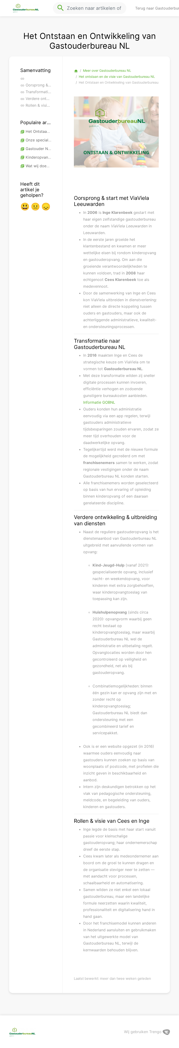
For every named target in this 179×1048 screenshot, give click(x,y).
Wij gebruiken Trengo (143, 1031)
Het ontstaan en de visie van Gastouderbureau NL (117, 77)
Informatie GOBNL (99, 402)
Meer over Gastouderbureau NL (107, 70)
